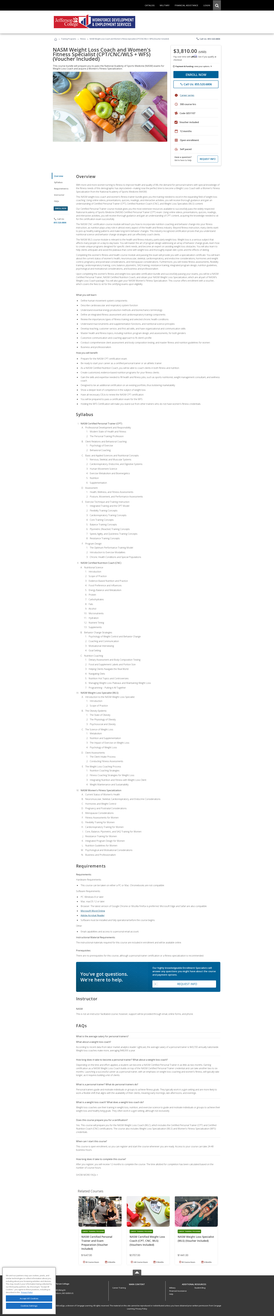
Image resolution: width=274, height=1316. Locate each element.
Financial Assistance (178, 1291)
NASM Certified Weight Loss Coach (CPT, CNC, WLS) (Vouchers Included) (147, 1240)
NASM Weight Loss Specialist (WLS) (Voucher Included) (196, 1238)
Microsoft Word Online (93, 910)
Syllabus (58, 182)
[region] (29, 1290)
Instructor (59, 195)
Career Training (119, 1287)
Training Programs (68, 39)
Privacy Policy (141, 1308)
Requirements (61, 188)
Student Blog (199, 1287)
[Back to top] (137, 1283)
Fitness (83, 39)
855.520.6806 (60, 222)
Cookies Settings (29, 1305)
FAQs (56, 201)
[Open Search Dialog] (217, 5)
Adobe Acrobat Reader (93, 915)
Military (172, 1287)
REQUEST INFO (208, 159)
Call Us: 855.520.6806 (208, 38)
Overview (58, 176)
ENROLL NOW (196, 74)
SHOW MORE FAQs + (87, 1174)
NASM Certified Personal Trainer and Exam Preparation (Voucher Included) (96, 1242)
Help (171, 1294)
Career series (187, 95)
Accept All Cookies (29, 1298)
